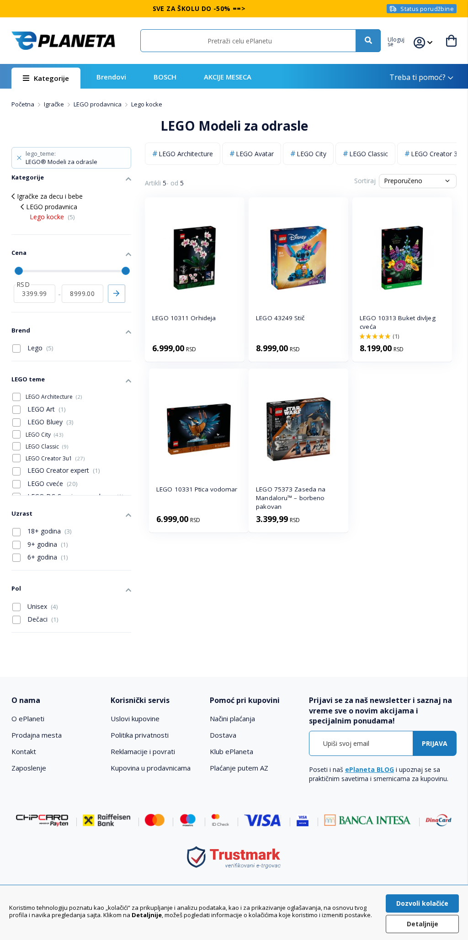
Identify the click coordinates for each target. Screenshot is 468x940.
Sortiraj (365, 180)
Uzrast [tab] (21, 513)
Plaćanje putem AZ (239, 767)
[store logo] (63, 40)
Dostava (223, 734)
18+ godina (49, 531)
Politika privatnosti (140, 734)
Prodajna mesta (36, 734)
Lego (39, 347)
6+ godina (47, 557)
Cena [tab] (19, 252)
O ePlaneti (27, 718)
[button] (401, 40)
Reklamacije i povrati (143, 751)
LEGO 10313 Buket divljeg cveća (397, 322)
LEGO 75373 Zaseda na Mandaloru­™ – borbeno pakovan (290, 498)
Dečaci (42, 619)
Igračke (54, 104)
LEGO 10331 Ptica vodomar (196, 489)
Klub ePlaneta (231, 751)
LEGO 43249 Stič (280, 318)
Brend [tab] (20, 330)
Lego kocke (52, 216)
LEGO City (311, 153)
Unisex (42, 606)
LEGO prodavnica (98, 104)
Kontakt (23, 751)
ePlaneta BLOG (369, 769)
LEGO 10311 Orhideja (184, 318)
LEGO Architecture (186, 153)
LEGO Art (46, 409)
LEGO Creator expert (63, 470)
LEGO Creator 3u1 (55, 458)
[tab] (56, 700)
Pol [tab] (16, 588)
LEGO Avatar (255, 153)
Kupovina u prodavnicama (151, 767)
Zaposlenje (28, 767)
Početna (23, 104)
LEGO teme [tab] (28, 379)
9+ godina (47, 544)
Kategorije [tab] (27, 177)
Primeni (116, 294)
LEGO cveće (52, 483)
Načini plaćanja (232, 718)
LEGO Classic (368, 153)
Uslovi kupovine (135, 718)
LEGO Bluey (50, 421)
